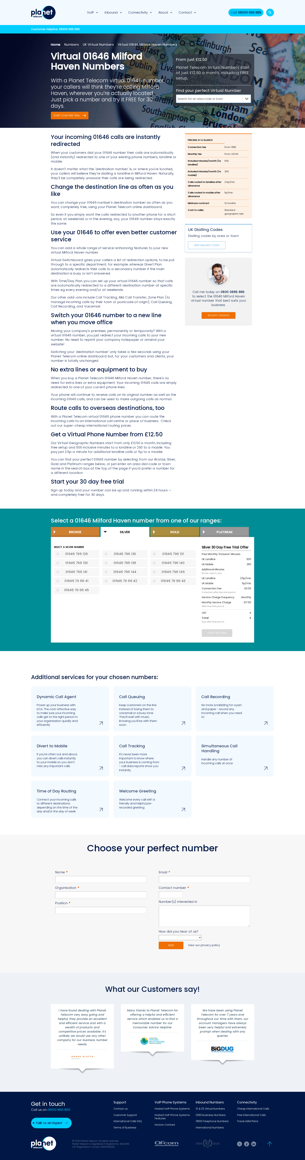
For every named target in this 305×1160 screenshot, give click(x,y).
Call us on (50, 1109)
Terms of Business (124, 1127)
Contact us (120, 1108)
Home (55, 44)
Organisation (67, 888)
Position (62, 903)
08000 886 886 (69, 29)
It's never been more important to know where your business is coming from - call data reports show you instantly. (139, 757)
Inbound (111, 12)
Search (270, 12)
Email (164, 872)
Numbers (71, 44)
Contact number (174, 888)
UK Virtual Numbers (98, 44)
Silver (125, 532)
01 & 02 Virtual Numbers (210, 1108)
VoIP (90, 12)
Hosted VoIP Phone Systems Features (172, 1116)
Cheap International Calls (253, 1108)
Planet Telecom (43, 12)
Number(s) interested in (178, 901)
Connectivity (138, 12)
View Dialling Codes (207, 245)
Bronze (75, 532)
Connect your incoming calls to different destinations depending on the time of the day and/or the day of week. (57, 800)
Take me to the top (269, 1144)
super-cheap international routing (92, 425)
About (163, 12)
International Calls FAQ (127, 1121)
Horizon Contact (165, 1125)
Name (61, 872)
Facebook (246, 1143)
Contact (185, 12)
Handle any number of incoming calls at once (219, 754)
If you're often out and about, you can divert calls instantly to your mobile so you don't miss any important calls (57, 755)
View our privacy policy (204, 945)
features (141, 248)
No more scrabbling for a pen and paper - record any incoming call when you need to (221, 706)
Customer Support (125, 1115)
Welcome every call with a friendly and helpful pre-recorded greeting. (137, 798)
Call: (246, 12)
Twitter (239, 1143)
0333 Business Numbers (211, 1115)
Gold (174, 532)
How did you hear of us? (178, 931)
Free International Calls (251, 1115)
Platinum (224, 532)
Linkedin (253, 1143)
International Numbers (210, 1127)
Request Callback (218, 315)
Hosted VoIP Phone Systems (172, 1108)
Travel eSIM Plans (247, 1121)
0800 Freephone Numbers (212, 1121)
